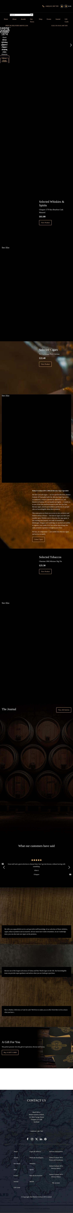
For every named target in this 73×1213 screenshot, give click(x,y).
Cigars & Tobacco (35, 1151)
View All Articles (63, 710)
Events (49, 19)
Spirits (32, 1169)
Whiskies (32, 1163)
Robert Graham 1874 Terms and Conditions (56, 1159)
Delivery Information (56, 1151)
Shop (40, 19)
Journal (58, 19)
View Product (7, 175)
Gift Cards (66, 20)
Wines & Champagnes (36, 1157)
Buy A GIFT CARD (10, 1052)
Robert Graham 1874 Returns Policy (56, 1167)
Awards (23, 19)
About (14, 19)
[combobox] (20, 15)
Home (6, 19)
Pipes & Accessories (36, 1175)
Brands (32, 1181)
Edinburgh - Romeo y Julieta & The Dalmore (7, 103)
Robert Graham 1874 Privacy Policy (56, 1176)
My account (56, 1183)
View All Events (20, 78)
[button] (2, 45)
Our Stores (32, 20)
